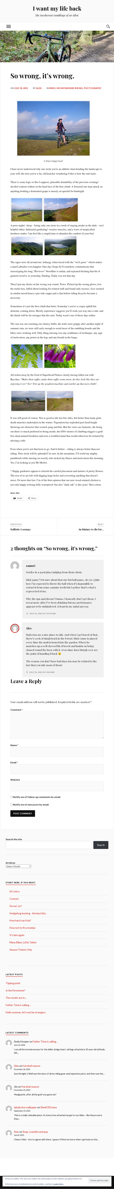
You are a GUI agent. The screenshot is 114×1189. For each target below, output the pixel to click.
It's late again (17, 935)
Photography (92, 88)
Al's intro (15, 891)
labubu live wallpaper (25, 1107)
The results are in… (16, 997)
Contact (14, 898)
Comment (16, 709)
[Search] (105, 26)
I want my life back (57, 8)
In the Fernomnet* (16, 990)
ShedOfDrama (49, 1107)
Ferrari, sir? (16, 906)
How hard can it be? (20, 920)
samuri (30, 566)
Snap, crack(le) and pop (35, 1131)
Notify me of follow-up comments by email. (37, 796)
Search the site (14, 839)
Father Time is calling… (18, 1005)
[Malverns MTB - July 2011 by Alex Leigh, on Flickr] (53, 155)
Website (15, 779)
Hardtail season (31, 1065)
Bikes (52, 88)
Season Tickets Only (21, 949)
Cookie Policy (58, 1184)
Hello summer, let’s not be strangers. (26, 1012)
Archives (10, 862)
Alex (39, 88)
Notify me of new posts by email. (31, 804)
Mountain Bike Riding (70, 88)
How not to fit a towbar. (23, 927)
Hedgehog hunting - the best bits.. (28, 913)
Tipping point (13, 983)
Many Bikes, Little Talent (23, 942)
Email (14, 762)
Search (101, 845)
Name (14, 745)
